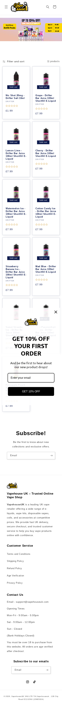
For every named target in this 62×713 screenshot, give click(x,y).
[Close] (56, 312)
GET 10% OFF (31, 391)
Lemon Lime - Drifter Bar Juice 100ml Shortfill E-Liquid (16, 154)
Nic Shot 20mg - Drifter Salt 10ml (15, 96)
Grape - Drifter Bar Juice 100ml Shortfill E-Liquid (45, 98)
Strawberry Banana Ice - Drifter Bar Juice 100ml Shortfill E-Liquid (16, 272)
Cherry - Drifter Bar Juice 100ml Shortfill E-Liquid (45, 153)
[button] (6, 6)
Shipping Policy (15, 561)
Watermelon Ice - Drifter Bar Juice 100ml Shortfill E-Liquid (16, 213)
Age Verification (15, 575)
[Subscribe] (51, 455)
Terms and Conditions (18, 554)
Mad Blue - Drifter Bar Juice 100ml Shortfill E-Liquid (45, 269)
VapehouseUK (17, 696)
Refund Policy (14, 568)
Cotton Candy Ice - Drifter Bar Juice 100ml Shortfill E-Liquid (45, 213)
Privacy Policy (15, 583)
